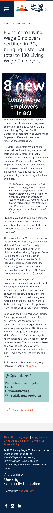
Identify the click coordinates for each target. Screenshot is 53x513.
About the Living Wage (16, 437)
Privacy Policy (11, 444)
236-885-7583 (18, 391)
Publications (19, 23)
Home (6, 23)
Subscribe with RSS (23, 410)
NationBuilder (26, 490)
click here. (31, 365)
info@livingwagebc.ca (25, 395)
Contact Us (38, 440)
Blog (31, 23)
